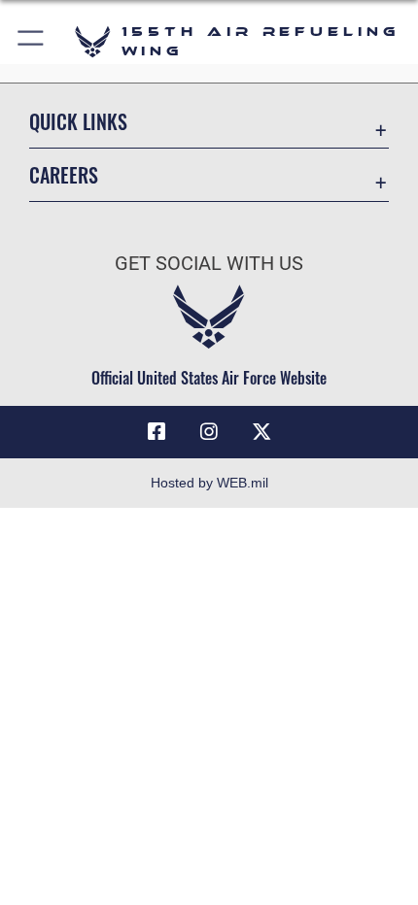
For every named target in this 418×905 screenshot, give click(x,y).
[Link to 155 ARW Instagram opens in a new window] (209, 432)
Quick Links (78, 122)
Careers (63, 175)
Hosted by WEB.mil (209, 482)
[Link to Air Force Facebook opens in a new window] (156, 432)
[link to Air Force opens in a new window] (261, 432)
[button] (31, 41)
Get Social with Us (209, 263)
